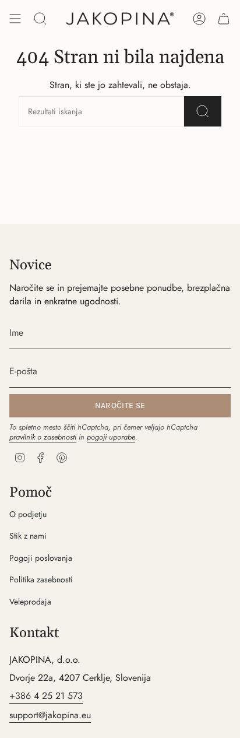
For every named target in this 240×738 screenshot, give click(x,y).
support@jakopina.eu (50, 715)
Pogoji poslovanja (40, 558)
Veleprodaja (30, 601)
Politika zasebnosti (41, 579)
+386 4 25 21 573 (46, 695)
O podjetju (28, 514)
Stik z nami (28, 536)
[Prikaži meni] (15, 18)
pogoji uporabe (111, 436)
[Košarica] (223, 18)
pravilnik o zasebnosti (42, 436)
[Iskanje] (202, 111)
